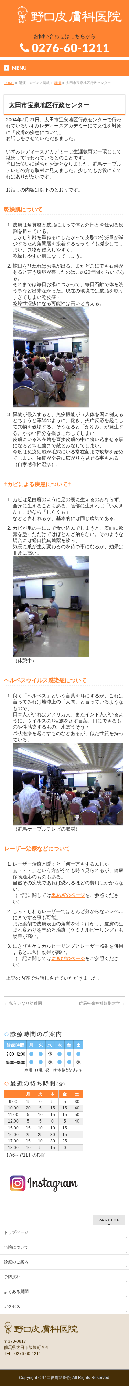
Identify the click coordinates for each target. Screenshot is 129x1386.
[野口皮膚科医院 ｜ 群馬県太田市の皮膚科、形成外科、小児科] (69, 15)
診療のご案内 (16, 1262)
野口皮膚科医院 (56, 1377)
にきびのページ (68, 958)
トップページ (16, 1232)
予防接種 (12, 1276)
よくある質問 (16, 1291)
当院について (16, 1247)
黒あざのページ (68, 895)
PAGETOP (109, 1220)
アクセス (12, 1306)
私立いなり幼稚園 (23, 1003)
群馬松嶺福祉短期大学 (102, 1003)
